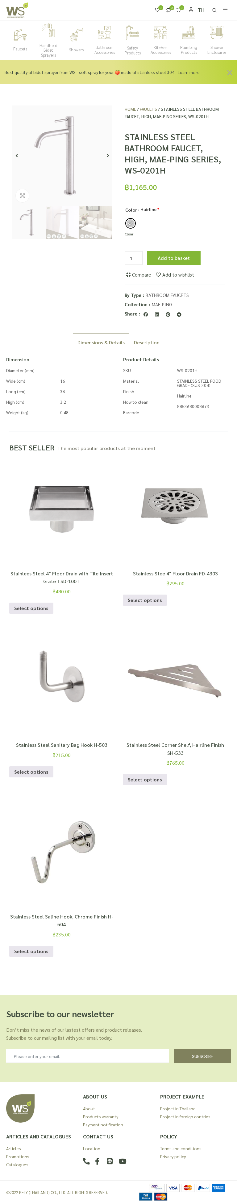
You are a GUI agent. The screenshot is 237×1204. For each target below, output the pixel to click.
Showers (76, 49)
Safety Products (133, 50)
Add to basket (174, 258)
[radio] (130, 223)
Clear (129, 233)
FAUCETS (148, 109)
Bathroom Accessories (104, 50)
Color (131, 210)
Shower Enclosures (216, 50)
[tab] (101, 342)
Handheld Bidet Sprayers (48, 50)
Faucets (20, 48)
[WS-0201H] (62, 155)
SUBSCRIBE (202, 1056)
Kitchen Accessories (161, 50)
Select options (31, 608)
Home (130, 109)
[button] (16, 155)
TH (201, 9)
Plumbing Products (188, 50)
